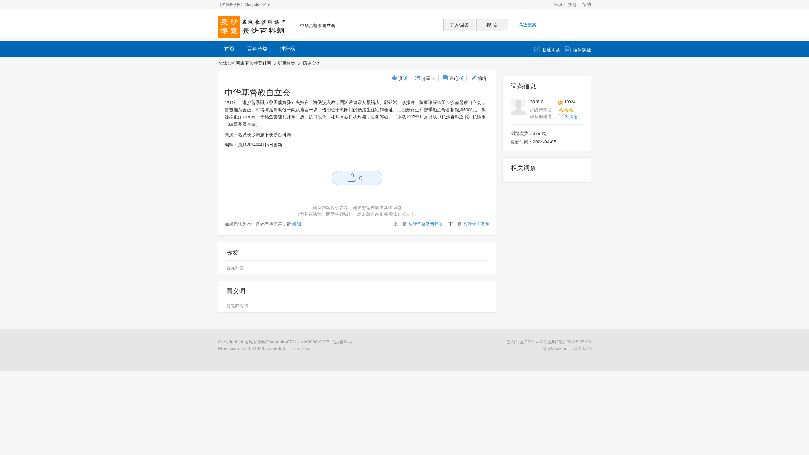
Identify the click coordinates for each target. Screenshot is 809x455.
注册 (572, 4)
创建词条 (551, 49)
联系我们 (582, 348)
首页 (229, 48)
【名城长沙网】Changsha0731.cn (244, 5)
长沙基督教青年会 (425, 224)
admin (537, 101)
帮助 (586, 4)
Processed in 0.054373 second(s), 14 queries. (264, 348)
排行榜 (287, 48)
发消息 (571, 116)
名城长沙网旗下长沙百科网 (244, 63)
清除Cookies (554, 348)
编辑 (481, 78)
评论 (456, 78)
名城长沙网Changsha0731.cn (273, 341)
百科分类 (257, 48)
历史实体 (312, 63)
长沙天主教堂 (476, 224)
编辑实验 (582, 49)
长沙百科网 (342, 341)
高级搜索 (527, 24)
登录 (558, 4)
